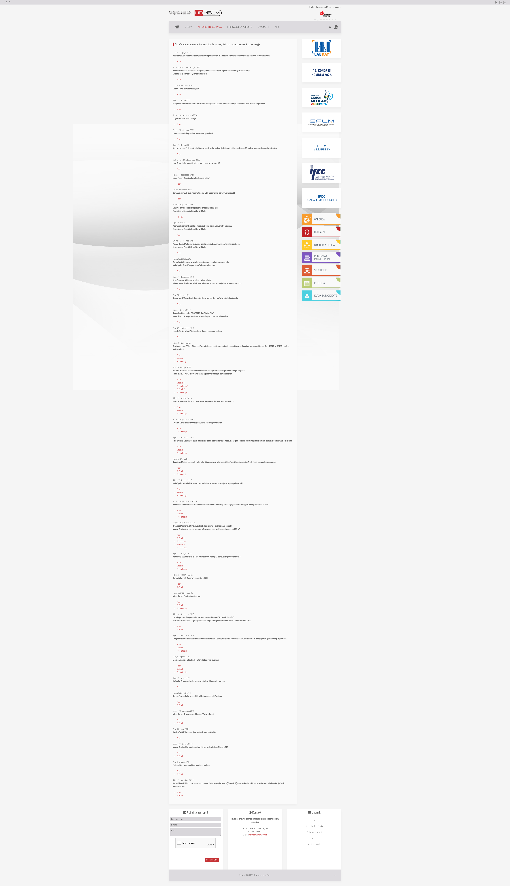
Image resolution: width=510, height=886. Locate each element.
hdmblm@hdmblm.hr (258, 835)
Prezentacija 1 (182, 386)
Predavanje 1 (182, 541)
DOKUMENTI (263, 27)
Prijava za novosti (314, 832)
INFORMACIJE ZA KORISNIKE (239, 27)
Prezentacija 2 (182, 392)
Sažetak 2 (181, 389)
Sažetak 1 (181, 383)
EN (10, 2)
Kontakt (314, 838)
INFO (277, 27)
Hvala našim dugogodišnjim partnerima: (325, 7)
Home (177, 27)
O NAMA (188, 27)
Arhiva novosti (314, 844)
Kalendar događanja (314, 826)
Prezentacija (182, 361)
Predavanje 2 (182, 548)
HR (6, 2)
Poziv (179, 62)
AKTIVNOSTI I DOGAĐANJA (210, 27)
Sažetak (180, 358)
